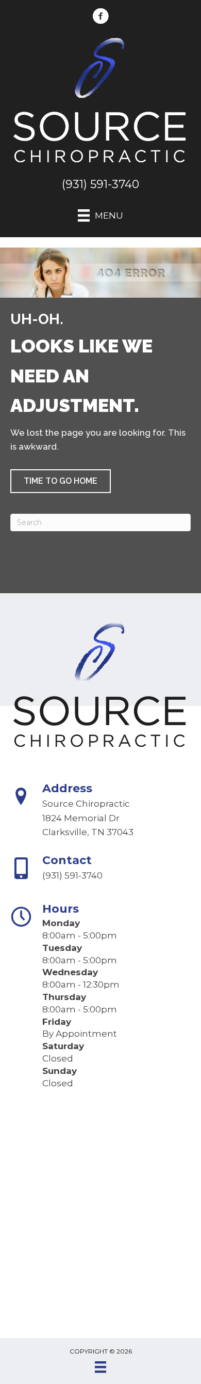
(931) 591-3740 (100, 184)
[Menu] (100, 1367)
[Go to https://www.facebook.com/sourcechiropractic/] (100, 17)
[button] (60, 481)
